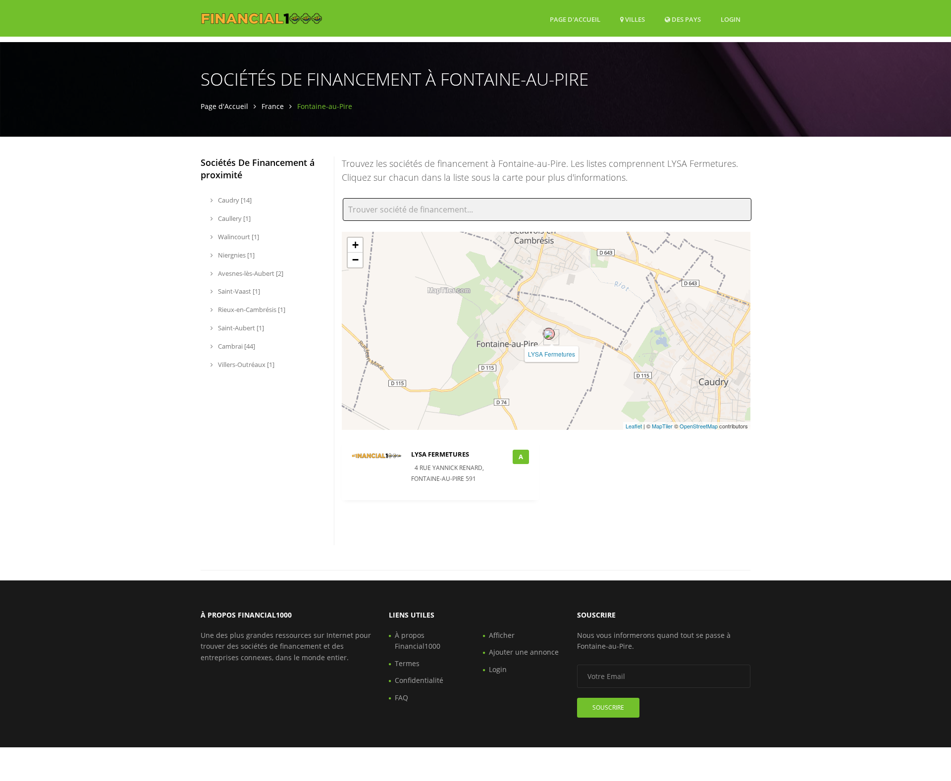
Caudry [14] (234, 200)
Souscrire (608, 707)
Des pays (685, 19)
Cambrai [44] (235, 346)
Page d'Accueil (575, 19)
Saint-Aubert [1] (240, 327)
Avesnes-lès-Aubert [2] (249, 273)
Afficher (502, 635)
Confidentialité (419, 680)
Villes (634, 19)
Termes (407, 663)
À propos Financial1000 (417, 640)
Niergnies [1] (235, 255)
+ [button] (355, 245)
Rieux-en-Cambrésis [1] (250, 309)
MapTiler (662, 426)
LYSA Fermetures (551, 354)
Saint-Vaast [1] (238, 291)
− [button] (355, 260)
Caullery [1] (233, 218)
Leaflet (634, 426)
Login (730, 19)
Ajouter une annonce (524, 652)
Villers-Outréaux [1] (245, 364)
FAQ (401, 697)
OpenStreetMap (699, 426)
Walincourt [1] (237, 236)
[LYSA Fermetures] (549, 334)
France (273, 106)
